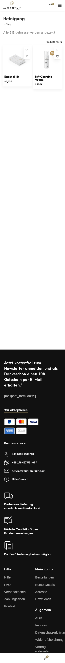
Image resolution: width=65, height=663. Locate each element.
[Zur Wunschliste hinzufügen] (27, 56)
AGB (38, 618)
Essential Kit (11, 76)
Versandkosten (15, 592)
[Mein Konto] (42, 5)
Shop (8, 24)
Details (27, 50)
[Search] (34, 5)
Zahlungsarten (14, 599)
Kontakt (9, 606)
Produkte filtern (54, 42)
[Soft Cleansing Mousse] (47, 59)
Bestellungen (44, 577)
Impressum (43, 625)
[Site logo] (12, 5)
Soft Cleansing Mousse (43, 78)
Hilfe (7, 577)
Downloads (43, 599)
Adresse (41, 592)
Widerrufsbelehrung (49, 639)
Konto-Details (45, 585)
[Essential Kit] (17, 59)
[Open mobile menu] (60, 5)
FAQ (7, 585)
